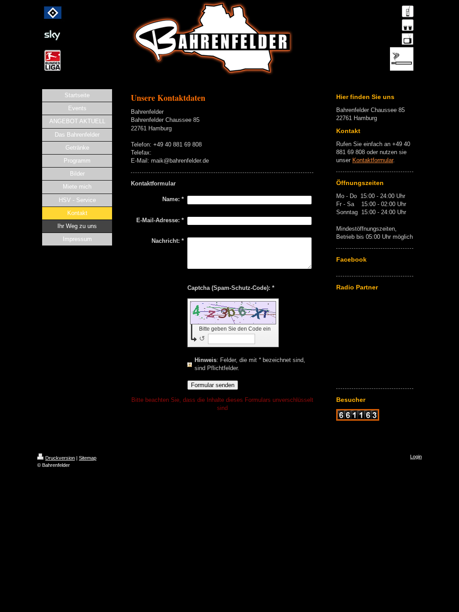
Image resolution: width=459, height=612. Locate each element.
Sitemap (87, 458)
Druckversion (60, 458)
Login (416, 456)
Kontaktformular (372, 160)
